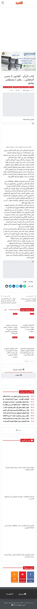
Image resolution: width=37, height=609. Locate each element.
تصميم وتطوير (21, 605)
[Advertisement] (18, 28)
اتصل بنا (9, 594)
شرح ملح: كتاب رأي (8, 87)
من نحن (21, 594)
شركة (15, 605)
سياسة (15, 313)
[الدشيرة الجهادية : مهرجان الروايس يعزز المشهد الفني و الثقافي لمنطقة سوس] (18, 484)
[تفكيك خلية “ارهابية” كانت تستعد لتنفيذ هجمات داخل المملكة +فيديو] (18, 455)
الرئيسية (31, 87)
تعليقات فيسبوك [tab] (17, 369)
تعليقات (17, 375)
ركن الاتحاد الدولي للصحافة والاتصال (20, 87)
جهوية (32, 313)
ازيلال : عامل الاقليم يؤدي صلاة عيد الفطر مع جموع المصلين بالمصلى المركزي (8, 300)
